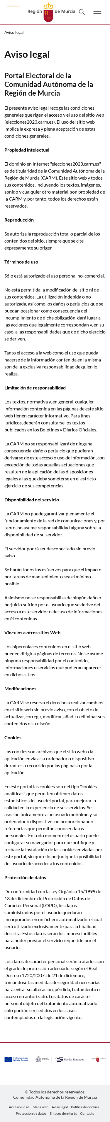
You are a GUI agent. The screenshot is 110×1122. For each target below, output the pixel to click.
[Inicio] (51, 11)
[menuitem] (19, 1107)
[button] (97, 15)
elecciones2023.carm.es (29, 121)
